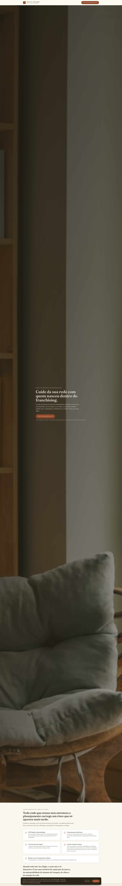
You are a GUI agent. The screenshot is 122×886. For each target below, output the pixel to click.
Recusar (87, 881)
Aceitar (96, 881)
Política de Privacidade (34, 882)
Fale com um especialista (90, 2)
